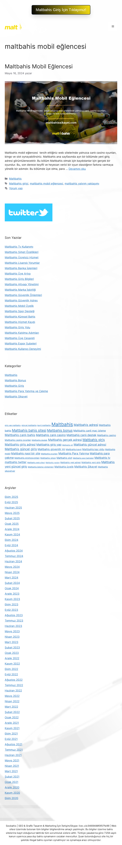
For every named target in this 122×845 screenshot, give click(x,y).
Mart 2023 (11, 642)
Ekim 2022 (11, 669)
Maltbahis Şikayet (16, 396)
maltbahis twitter (16, 462)
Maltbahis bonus (60, 430)
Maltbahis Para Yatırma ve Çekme (26, 391)
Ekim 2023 (11, 604)
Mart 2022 (11, 706)
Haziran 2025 (13, 507)
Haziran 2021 (13, 755)
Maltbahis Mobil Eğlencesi (39, 66)
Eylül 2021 (11, 739)
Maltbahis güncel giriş (21, 449)
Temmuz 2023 (14, 620)
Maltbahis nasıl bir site (25, 453)
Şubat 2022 (12, 712)
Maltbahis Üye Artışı (18, 273)
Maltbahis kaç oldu (93, 449)
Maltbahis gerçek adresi (65, 440)
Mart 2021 (11, 771)
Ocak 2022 (12, 717)
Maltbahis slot (64, 457)
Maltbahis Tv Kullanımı (19, 246)
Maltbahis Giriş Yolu (17, 327)
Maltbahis (15, 178)
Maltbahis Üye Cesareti (20, 338)
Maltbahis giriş (94, 440)
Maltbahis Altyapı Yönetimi (22, 284)
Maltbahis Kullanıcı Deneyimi (23, 349)
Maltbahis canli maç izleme (89, 430)
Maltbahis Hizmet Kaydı (20, 322)
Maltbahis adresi (86, 425)
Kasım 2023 (12, 599)
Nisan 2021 (12, 765)
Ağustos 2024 (14, 550)
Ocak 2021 (11, 782)
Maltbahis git (67, 445)
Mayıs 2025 (12, 513)
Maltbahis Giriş (14, 385)
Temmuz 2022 (14, 685)
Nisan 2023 (12, 636)
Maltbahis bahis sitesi (29, 430)
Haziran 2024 (13, 561)
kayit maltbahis (44, 425)
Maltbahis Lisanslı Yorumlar (22, 262)
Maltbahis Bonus (15, 380)
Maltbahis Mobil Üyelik (19, 305)
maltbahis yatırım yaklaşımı (82, 183)
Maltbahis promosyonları (27, 458)
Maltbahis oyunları (49, 454)
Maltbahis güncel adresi (90, 444)
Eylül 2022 (11, 674)
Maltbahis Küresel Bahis (20, 316)
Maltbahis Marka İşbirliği (20, 289)
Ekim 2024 (11, 539)
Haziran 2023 (13, 626)
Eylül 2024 (11, 545)
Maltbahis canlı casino (51, 435)
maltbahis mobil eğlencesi (46, 183)
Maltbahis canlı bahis (20, 435)
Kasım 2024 (12, 534)
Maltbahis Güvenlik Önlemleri (23, 295)
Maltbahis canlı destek (81, 435)
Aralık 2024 (12, 529)
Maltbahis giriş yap (48, 444)
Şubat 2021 (12, 776)
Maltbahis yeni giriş (91, 462)
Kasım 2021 (12, 728)
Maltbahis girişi (18, 183)
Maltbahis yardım (53, 463)
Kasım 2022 (12, 663)
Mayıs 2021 (12, 760)
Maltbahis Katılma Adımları (22, 332)
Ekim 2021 (11, 733)
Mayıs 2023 (12, 631)
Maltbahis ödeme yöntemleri (41, 467)
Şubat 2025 (12, 518)
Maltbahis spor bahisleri (83, 458)
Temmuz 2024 (14, 556)
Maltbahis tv (102, 457)
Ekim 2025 (11, 496)
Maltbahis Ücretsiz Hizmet (21, 257)
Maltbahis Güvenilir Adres (21, 300)
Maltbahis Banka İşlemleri (21, 268)
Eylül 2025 (11, 502)
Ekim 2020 (11, 798)
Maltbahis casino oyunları (18, 440)
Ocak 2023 (12, 652)
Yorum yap (16, 188)
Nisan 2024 (12, 572)
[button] (61, 10)
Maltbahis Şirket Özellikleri (21, 252)
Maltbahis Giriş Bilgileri (19, 279)
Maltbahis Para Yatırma (73, 453)
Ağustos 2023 (14, 615)
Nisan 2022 (12, 701)
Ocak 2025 (12, 523)
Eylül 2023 (11, 609)
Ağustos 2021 (13, 744)
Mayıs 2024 (12, 566)
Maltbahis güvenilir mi (51, 449)
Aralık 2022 (12, 658)
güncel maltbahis (29, 425)
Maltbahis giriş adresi (20, 444)
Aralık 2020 (12, 787)
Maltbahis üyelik (64, 466)
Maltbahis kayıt (73, 449)
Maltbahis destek (39, 440)
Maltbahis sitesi (48, 458)
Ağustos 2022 (14, 679)
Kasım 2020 (12, 792)
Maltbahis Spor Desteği (19, 311)
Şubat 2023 (12, 647)
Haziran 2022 (13, 690)
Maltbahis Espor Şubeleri (21, 343)
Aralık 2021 (12, 722)
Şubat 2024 (12, 583)
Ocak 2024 (12, 588)
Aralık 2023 (12, 593)
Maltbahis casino (106, 435)
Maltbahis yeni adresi (70, 462)
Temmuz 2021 (14, 749)
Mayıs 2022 (12, 696)
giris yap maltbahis (13, 425)
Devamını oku (77, 168)
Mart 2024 (11, 577)
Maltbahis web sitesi (36, 462)
